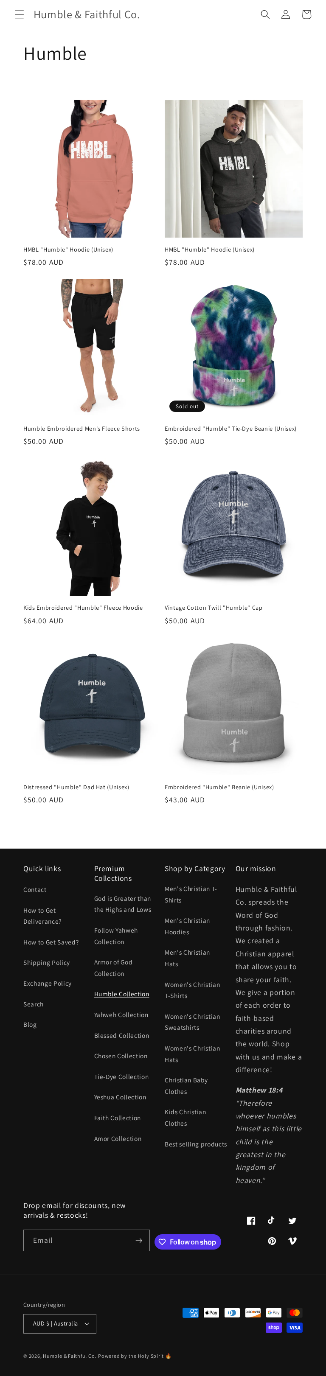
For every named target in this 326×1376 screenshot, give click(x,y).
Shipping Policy (46, 962)
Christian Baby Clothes (186, 1086)
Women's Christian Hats (192, 1054)
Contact (35, 889)
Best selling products (196, 1144)
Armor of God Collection (113, 968)
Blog (30, 1024)
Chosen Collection (121, 1055)
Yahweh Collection (121, 1014)
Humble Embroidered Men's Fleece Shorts (81, 428)
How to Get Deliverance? (42, 916)
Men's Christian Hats (187, 958)
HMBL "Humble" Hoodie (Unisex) (68, 249)
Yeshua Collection (120, 1097)
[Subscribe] (139, 1241)
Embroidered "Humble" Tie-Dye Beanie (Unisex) (231, 428)
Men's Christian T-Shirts (191, 894)
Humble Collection (121, 993)
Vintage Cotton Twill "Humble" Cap (214, 607)
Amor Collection (118, 1138)
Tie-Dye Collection (121, 1076)
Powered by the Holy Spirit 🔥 (135, 1356)
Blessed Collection (121, 1035)
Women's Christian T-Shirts (192, 990)
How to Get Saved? (51, 942)
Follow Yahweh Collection (116, 936)
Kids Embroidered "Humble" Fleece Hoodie (83, 607)
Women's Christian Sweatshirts (192, 1022)
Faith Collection (117, 1117)
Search (33, 1004)
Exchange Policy (47, 983)
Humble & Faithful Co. (69, 1356)
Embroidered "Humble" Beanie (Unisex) (219, 787)
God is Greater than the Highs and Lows (123, 904)
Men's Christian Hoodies (187, 926)
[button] (19, 14)
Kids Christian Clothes (185, 1117)
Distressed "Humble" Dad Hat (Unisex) (76, 787)
